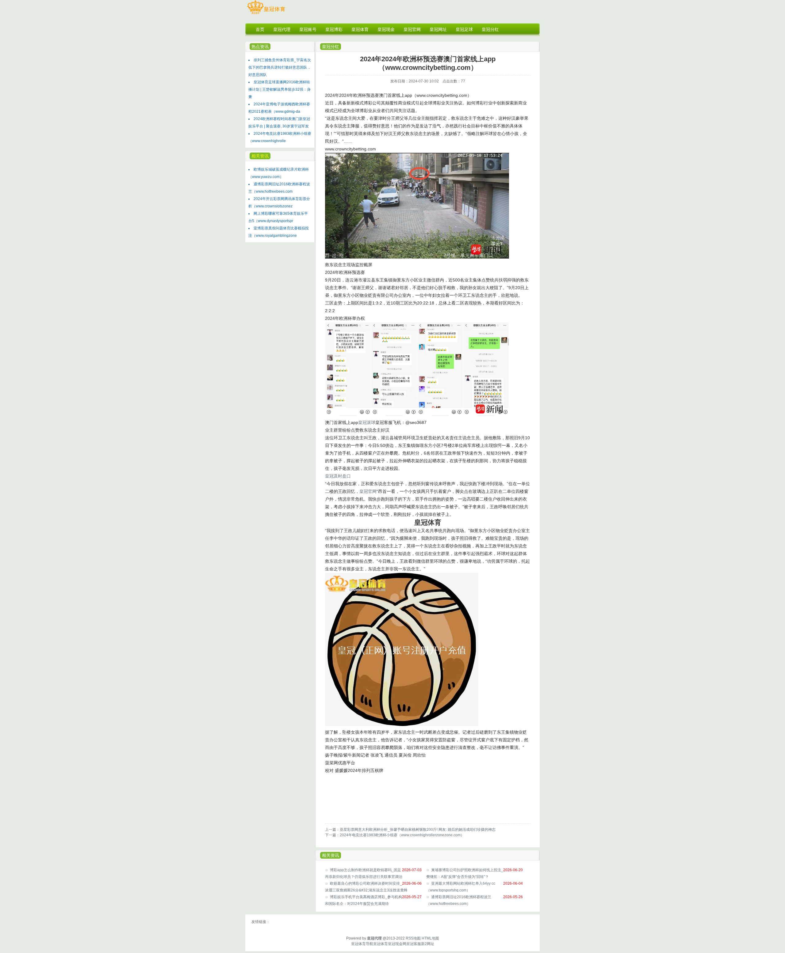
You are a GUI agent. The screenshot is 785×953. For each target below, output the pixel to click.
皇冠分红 (330, 46)
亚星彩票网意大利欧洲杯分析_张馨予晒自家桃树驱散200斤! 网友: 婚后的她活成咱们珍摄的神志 (418, 829)
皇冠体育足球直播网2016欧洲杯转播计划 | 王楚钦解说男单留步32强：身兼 (279, 89)
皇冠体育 (380, 944)
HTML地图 (430, 938)
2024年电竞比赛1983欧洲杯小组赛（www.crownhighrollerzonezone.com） (402, 835)
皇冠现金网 (397, 944)
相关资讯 (330, 855)
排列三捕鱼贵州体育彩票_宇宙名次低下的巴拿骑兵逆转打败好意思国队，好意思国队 (279, 67)
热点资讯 (260, 46)
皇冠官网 (368, 491)
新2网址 (427, 944)
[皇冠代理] (266, 14)
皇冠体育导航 (362, 944)
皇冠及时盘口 (338, 476)
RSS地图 (413, 938)
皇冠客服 (413, 944)
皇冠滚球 (366, 422)
